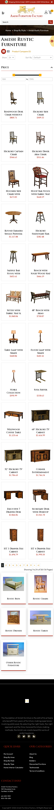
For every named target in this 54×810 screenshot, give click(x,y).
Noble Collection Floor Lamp (13, 391)
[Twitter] (24, 736)
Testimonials (34, 767)
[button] (3, 13)
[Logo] (26, 12)
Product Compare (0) (21, 51)
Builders (32, 761)
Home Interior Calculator (13, 767)
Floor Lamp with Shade (40, 351)
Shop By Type (9, 764)
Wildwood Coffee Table (13, 431)
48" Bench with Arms (40, 312)
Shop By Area (9, 757)
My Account (8, 754)
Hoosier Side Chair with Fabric (13, 193)
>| (38, 565)
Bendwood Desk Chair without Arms (13, 113)
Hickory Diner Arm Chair (40, 153)
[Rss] (34, 736)
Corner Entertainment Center (40, 471)
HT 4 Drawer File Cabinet (40, 550)
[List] (8, 51)
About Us (33, 754)
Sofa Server (40, 390)
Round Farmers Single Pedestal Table (14, 233)
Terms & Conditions (36, 771)
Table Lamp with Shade (13, 351)
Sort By (28, 57)
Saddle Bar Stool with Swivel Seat (13, 272)
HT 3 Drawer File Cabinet (13, 550)
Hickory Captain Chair (13, 153)
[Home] (8, 30)
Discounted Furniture (37, 764)
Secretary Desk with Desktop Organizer (40, 511)
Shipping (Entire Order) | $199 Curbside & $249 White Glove (29, 2)
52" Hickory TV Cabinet (13, 470)
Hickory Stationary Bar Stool (40, 233)
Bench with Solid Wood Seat (40, 272)
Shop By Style (20, 30)
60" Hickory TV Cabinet (40, 431)
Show (4, 57)
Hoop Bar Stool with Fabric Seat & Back (40, 193)
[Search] (50, 22)
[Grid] (3, 51)
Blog (31, 757)
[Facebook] (19, 736)
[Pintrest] (29, 736)
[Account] (46, 12)
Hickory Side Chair (40, 113)
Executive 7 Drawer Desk (13, 510)
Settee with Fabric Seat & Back (13, 312)
